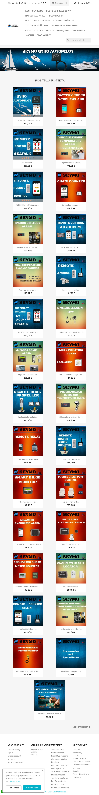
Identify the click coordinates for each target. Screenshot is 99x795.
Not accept (14, 787)
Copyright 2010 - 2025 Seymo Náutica (49, 792)
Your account (16, 745)
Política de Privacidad (81, 761)
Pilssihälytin (56, 15)
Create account (14, 756)
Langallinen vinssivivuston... (27, 671)
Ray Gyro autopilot (35, 15)
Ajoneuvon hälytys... (71, 586)
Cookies (76, 768)
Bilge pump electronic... (71, 544)
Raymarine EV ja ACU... (27, 332)
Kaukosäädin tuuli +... (28, 629)
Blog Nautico (44, 35)
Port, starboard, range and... (71, 374)
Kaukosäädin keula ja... (27, 417)
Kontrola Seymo (34, 11)
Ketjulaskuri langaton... (71, 205)
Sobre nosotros (79, 758)
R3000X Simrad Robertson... (27, 205)
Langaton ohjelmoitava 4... (28, 374)
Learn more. (15, 781)
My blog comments (15, 762)
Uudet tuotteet (57, 753)
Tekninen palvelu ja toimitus (49, 714)
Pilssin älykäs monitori (28, 502)
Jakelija (29, 35)
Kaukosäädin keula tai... (71, 459)
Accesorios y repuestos (71, 671)
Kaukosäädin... (28, 162)
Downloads (78, 30)
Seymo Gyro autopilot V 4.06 (28, 120)
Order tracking (14, 749)
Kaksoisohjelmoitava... (28, 290)
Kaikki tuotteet (81, 727)
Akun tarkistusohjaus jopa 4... (71, 120)
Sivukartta (77, 777)
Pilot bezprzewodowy (58, 11)
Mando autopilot (58, 775)
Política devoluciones (81, 765)
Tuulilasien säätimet (36, 25)
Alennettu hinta (57, 749)
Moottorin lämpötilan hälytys (71, 332)
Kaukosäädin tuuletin (71, 290)
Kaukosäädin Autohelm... (71, 247)
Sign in (10, 753)
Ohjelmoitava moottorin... (71, 162)
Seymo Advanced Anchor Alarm (28, 544)
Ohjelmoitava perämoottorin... (71, 417)
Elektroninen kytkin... (71, 502)
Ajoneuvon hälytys (63, 20)
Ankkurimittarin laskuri (64, 25)
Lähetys (76, 749)
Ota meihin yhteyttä (17, 3)
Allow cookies (32, 787)
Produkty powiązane (57, 30)
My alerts (11, 759)
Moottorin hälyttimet (37, 20)
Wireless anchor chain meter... (28, 586)
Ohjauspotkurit (34, 30)
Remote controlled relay (28, 459)
